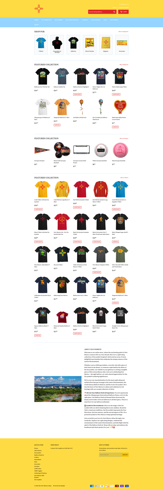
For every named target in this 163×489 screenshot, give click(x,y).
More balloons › (124, 64)
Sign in (114, 7)
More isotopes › (124, 138)
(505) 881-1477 (68, 448)
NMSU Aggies (38, 471)
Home (36, 20)
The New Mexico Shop (44, 486)
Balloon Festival (72, 20)
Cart (125, 12)
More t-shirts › (124, 177)
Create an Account (124, 7)
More (36, 25)
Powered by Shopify (59, 486)
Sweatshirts (95, 20)
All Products (47, 20)
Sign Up (125, 454)
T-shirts (85, 20)
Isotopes (36, 466)
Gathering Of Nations (40, 473)
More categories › (124, 31)
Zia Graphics (38, 479)
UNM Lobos (37, 468)
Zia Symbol (59, 20)
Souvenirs (114, 20)
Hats (105, 20)
